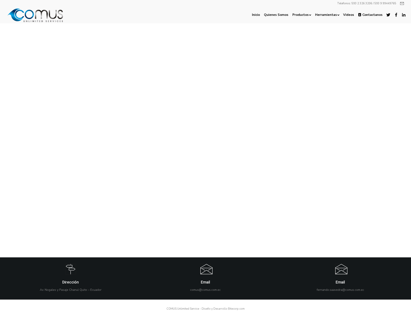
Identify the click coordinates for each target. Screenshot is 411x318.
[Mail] (205, 278)
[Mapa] (70, 278)
